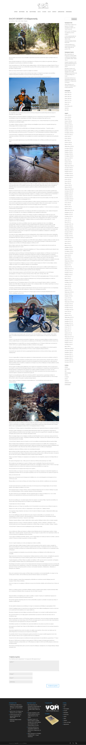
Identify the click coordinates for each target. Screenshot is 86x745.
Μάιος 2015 (67, 288)
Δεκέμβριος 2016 (68, 272)
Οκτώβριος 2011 (68, 323)
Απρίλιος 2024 (67, 161)
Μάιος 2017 (67, 264)
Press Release (68, 106)
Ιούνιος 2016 (67, 276)
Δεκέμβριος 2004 (68, 358)
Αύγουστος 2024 (68, 158)
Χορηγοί (65, 720)
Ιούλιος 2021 (67, 218)
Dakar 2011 (67, 100)
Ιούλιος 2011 (67, 327)
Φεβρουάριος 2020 (68, 229)
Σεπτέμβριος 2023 (68, 175)
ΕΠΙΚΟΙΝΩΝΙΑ (69, 11)
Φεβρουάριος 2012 (68, 317)
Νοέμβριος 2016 (68, 274)
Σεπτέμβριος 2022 (68, 198)
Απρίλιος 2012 (67, 315)
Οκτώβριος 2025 (68, 130)
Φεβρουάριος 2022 (68, 210)
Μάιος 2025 (67, 140)
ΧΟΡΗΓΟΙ (54, 11)
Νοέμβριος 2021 (68, 214)
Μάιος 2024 (67, 160)
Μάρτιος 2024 (67, 163)
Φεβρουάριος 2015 (68, 292)
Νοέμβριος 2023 (68, 171)
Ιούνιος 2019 (67, 241)
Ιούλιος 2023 (67, 179)
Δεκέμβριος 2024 (68, 150)
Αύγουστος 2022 (68, 200)
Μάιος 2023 (67, 183)
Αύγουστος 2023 (68, 177)
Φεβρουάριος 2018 (68, 261)
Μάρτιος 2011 (67, 334)
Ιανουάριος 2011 (68, 338)
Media (66, 104)
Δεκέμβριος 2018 (68, 247)
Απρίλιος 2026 (67, 121)
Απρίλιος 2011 (67, 332)
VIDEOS (39, 11)
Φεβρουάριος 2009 (68, 348)
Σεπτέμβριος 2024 (68, 156)
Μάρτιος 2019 (67, 245)
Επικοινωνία (66, 714)
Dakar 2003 (67, 92)
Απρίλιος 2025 (67, 142)
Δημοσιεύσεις (66, 724)
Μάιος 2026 (67, 119)
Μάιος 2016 (67, 278)
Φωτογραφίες (66, 708)
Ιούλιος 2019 (67, 239)
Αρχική (65, 704)
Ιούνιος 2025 (67, 138)
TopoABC (16, 743)
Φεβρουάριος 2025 (68, 146)
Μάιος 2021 (67, 222)
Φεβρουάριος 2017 (68, 268)
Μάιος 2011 (67, 331)
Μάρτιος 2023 (67, 187)
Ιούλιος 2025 (67, 136)
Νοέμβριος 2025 (68, 128)
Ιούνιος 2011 (67, 329)
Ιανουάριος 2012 (68, 319)
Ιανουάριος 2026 (68, 125)
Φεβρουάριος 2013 (68, 301)
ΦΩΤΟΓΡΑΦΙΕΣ (33, 11)
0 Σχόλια (25, 21)
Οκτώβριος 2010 (68, 344)
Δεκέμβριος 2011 (68, 321)
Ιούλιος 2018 (67, 255)
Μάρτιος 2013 (67, 299)
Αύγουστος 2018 (68, 253)
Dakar (65, 718)
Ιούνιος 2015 (67, 286)
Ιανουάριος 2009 (68, 350)
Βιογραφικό (66, 712)
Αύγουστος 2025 (68, 134)
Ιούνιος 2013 (67, 297)
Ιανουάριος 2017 (68, 270)
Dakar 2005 (67, 96)
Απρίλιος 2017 (67, 266)
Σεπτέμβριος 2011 (68, 325)
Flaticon (25, 743)
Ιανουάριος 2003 (68, 362)
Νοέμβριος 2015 (68, 280)
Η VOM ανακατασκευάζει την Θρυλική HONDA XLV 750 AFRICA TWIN (70, 37)
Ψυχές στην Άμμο (67, 722)
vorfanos (13, 21)
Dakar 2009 (67, 98)
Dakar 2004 (67, 94)
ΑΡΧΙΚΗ (15, 11)
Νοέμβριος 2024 (68, 152)
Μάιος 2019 (67, 243)
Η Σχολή (65, 710)
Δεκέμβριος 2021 (68, 212)
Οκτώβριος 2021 (68, 216)
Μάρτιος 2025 (67, 144)
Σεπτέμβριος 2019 (68, 237)
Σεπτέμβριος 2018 (68, 251)
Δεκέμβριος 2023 (68, 169)
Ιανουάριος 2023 (68, 191)
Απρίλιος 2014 (67, 294)
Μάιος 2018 (67, 257)
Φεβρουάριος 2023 (68, 189)
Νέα (22, 21)
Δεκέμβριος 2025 (68, 126)
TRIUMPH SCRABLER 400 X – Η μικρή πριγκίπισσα (34, 735)
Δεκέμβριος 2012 (68, 305)
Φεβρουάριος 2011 (68, 336)
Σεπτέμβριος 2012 (68, 309)
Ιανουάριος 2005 (68, 356)
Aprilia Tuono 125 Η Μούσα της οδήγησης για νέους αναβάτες (70, 32)
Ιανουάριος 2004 (68, 360)
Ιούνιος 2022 (67, 202)
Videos (65, 716)
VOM (66, 108)
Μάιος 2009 (67, 346)
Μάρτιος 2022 (67, 208)
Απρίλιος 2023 (67, 185)
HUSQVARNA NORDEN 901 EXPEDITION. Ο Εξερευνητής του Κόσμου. (70, 81)
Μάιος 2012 (67, 313)
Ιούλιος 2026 (67, 115)
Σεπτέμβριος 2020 (68, 227)
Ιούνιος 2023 (67, 181)
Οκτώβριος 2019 (68, 235)
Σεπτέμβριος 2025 (68, 132)
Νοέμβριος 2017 (68, 262)
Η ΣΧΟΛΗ (44, 11)
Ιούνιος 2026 (67, 117)
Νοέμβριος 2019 (68, 233)
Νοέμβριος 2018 (68, 249)
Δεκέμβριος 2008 (68, 352)
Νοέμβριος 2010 (68, 342)
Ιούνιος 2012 (67, 311)
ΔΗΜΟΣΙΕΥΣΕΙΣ (61, 11)
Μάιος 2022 (67, 204)
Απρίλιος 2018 (67, 259)
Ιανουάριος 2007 (68, 354)
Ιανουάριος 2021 (68, 224)
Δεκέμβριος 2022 (68, 193)
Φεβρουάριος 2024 (68, 165)
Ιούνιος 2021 (67, 220)
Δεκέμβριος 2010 (68, 340)
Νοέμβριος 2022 (68, 194)
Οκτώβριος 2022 (68, 196)
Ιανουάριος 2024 (68, 167)
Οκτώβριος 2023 (68, 173)
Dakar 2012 (67, 102)
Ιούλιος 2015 (67, 284)
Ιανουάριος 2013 (68, 303)
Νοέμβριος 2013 (68, 295)
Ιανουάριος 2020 (68, 231)
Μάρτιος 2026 (67, 123)
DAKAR (49, 11)
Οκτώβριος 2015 (68, 282)
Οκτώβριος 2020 (68, 226)
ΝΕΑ (27, 11)
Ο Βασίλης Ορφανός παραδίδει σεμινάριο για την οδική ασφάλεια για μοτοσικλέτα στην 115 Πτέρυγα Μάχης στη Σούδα (34, 722)
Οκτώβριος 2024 (68, 154)
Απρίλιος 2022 (67, 206)
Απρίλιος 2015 (67, 290)
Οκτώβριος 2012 (68, 307)
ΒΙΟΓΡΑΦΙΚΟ (21, 11)
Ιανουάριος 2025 (68, 148)
